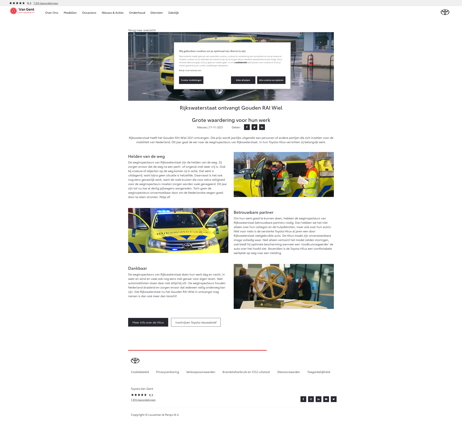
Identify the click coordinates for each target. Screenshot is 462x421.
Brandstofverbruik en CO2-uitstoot (246, 372)
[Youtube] (326, 399)
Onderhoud (137, 12)
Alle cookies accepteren (271, 80)
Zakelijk (173, 12)
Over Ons (51, 12)
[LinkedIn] (262, 127)
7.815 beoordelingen (45, 3)
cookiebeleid (240, 62)
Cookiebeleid (140, 372)
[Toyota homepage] (445, 12)
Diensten (157, 12)
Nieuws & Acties (113, 12)
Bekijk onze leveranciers (190, 70)
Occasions (89, 12)
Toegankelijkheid (318, 372)
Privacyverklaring (167, 372)
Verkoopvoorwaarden (200, 372)
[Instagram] (311, 399)
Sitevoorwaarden (288, 372)
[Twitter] (254, 127)
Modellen (70, 12)
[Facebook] (247, 127)
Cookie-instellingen (191, 80)
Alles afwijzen (243, 80)
